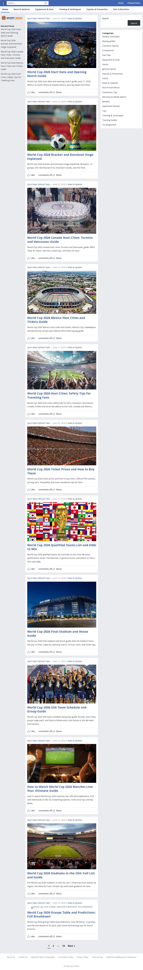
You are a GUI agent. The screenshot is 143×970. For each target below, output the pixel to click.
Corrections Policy (65, 957)
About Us (11, 957)
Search (105, 18)
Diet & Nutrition (121, 9)
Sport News (74, 966)
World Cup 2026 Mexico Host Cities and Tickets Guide (12, 66)
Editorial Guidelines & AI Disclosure (121, 957)
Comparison (108, 50)
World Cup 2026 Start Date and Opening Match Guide (11, 32)
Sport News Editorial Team (38, 18)
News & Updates (22, 9)
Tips (104, 111)
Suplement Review (111, 106)
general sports (109, 69)
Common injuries (110, 46)
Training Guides (109, 120)
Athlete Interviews (111, 36)
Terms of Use (97, 957)
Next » (71, 946)
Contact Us (23, 957)
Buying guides (108, 41)
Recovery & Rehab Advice (114, 97)
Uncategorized (109, 124)
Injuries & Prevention (97, 9)
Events (105, 64)
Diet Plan (106, 55)
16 (63, 946)
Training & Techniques (70, 9)
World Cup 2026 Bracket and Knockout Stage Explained (11, 43)
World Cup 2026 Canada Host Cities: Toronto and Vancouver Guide (12, 55)
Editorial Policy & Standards (43, 957)
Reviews (106, 101)
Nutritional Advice (110, 87)
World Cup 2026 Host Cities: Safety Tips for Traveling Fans (11, 77)
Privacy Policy (134, 3)
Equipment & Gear (44, 9)
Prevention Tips (109, 92)
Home (120, 3)
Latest (105, 78)
